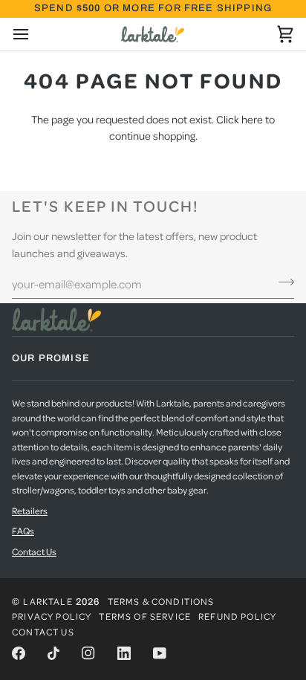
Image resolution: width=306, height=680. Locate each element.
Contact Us (34, 551)
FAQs (23, 531)
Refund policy (237, 616)
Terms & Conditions (161, 601)
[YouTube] (159, 653)
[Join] (282, 282)
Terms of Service (145, 616)
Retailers (30, 511)
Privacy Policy (51, 616)
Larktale (47, 601)
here (252, 119)
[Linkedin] (124, 653)
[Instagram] (88, 653)
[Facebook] (18, 653)
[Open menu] (34, 34)
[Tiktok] (53, 653)
